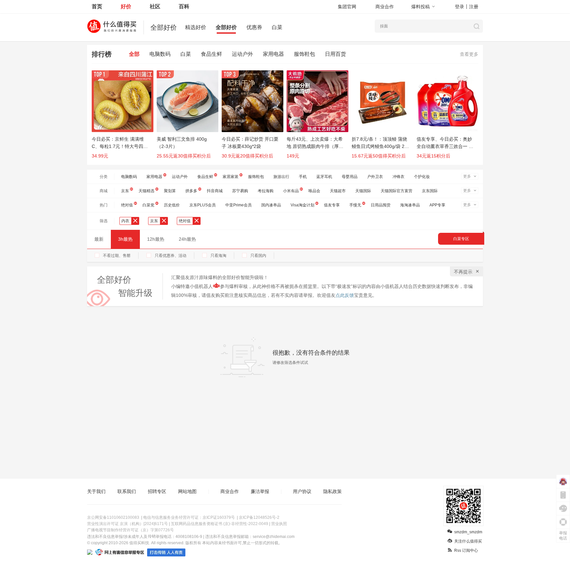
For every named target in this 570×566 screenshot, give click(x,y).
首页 (97, 6)
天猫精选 (146, 191)
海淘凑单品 (410, 205)
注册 (473, 6)
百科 (184, 6)
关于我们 (96, 491)
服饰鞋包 (304, 54)
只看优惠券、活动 (170, 255)
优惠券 (254, 27)
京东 (125, 191)
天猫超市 (338, 191)
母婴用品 (350, 176)
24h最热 (187, 239)
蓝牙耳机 (324, 176)
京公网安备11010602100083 (113, 517)
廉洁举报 (260, 491)
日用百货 (335, 54)
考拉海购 (265, 191)
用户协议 (302, 491)
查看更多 (469, 54)
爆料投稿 (420, 6)
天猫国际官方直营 (396, 191)
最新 (99, 239)
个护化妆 (422, 176)
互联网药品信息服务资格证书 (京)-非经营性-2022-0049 (219, 523)
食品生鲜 (211, 54)
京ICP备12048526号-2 (259, 517)
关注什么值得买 (468, 541)
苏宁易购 (240, 191)
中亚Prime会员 (238, 205)
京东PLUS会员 (202, 205)
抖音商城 (215, 191)
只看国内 (258, 255)
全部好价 (226, 27)
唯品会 (314, 191)
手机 (303, 176)
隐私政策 (332, 491)
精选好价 (195, 27)
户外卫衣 (375, 176)
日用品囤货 (381, 205)
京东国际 (430, 191)
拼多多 (191, 191)
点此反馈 (344, 295)
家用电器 (273, 54)
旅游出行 (281, 176)
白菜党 (148, 205)
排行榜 (101, 54)
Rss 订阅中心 (466, 550)
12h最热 (155, 239)
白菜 (277, 27)
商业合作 (384, 6)
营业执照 (279, 523)
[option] (124, 117)
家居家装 (230, 176)
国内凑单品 (271, 205)
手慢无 (355, 205)
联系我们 (126, 491)
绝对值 (127, 205)
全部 (134, 54)
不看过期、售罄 (117, 255)
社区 (155, 6)
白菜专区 (461, 238)
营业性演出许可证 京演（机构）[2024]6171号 (127, 523)
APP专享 (437, 205)
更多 (467, 176)
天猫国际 (363, 191)
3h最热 (125, 239)
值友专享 (332, 205)
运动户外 (242, 54)
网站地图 (187, 491)
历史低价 (172, 205)
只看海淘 (218, 255)
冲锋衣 (398, 176)
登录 (459, 6)
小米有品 (291, 191)
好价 (126, 6)
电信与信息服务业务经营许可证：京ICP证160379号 (189, 517)
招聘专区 (157, 491)
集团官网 (347, 6)
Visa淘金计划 (302, 205)
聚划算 (170, 191)
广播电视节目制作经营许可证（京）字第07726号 (130, 530)
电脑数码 (160, 54)
